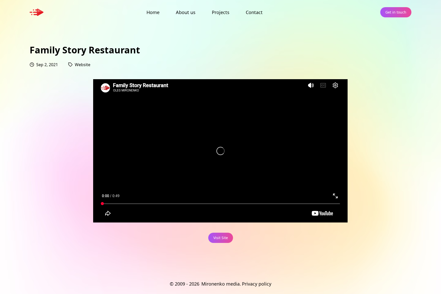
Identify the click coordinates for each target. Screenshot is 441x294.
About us (185, 12)
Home (153, 12)
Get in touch (395, 12)
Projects (220, 12)
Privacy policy (256, 284)
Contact (254, 12)
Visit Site (220, 237)
